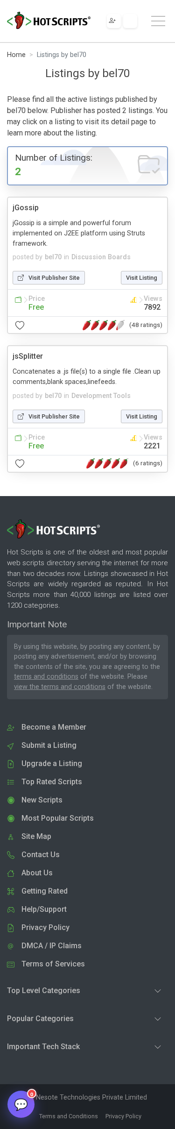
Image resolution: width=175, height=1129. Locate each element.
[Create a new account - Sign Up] (114, 21)
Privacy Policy (123, 1116)
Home (16, 55)
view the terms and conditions (59, 687)
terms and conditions (46, 677)
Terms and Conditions (68, 1116)
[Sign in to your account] (130, 21)
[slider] (104, 325)
